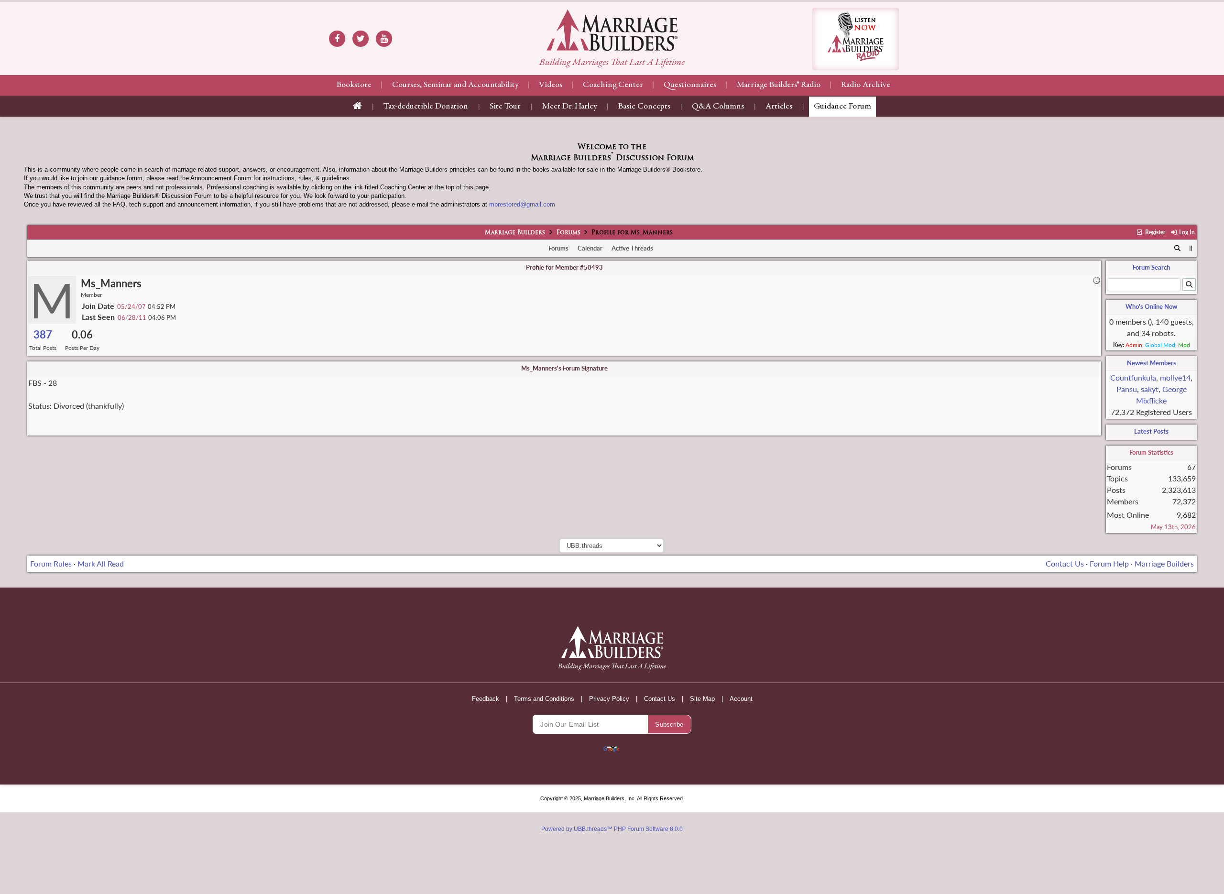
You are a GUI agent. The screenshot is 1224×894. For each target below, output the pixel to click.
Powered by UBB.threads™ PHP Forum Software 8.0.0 (612, 829)
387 (42, 334)
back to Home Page (612, 30)
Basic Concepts (644, 106)
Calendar (590, 248)
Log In (1186, 232)
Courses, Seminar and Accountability (455, 85)
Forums (568, 233)
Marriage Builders (515, 233)
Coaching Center (613, 85)
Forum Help (1109, 563)
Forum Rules (51, 563)
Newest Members (1151, 363)
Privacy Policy (609, 698)
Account (741, 698)
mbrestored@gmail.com (522, 204)
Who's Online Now (1151, 306)
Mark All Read (100, 563)
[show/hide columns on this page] (1190, 248)
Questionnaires (690, 85)
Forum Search (1151, 267)
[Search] (1178, 248)
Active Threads (632, 248)
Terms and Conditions (544, 698)
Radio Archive (865, 85)
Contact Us (1065, 563)
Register (1154, 232)
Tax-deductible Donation (425, 106)
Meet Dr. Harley (569, 106)
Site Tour (505, 106)
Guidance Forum (842, 106)
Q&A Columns (718, 106)
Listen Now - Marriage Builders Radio (855, 38)
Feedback (485, 698)
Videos (550, 85)
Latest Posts (1151, 431)
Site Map (702, 698)
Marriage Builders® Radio (778, 85)
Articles (778, 106)
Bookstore (354, 85)
